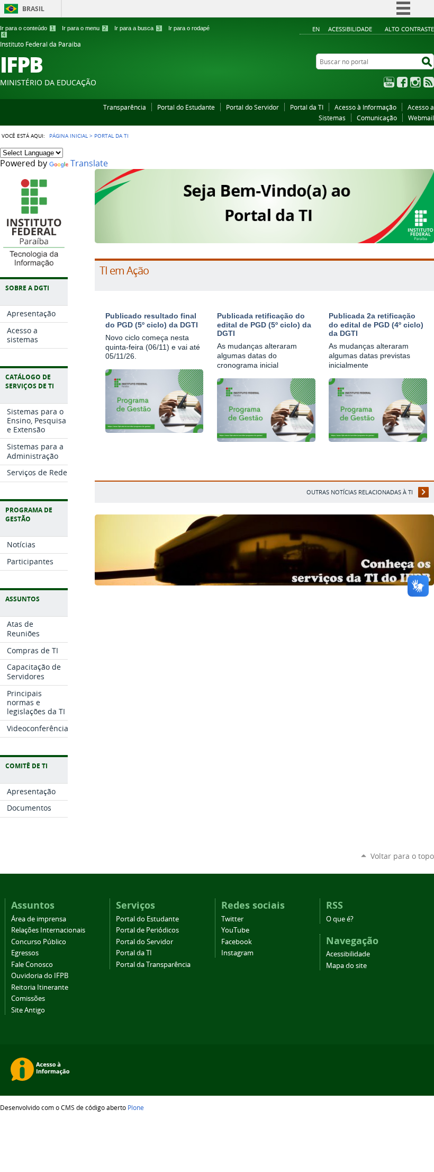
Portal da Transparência (153, 964)
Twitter (232, 919)
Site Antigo (28, 1010)
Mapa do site (346, 965)
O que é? (340, 919)
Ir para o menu (84, 28)
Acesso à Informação (365, 107)
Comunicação (377, 117)
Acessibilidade (350, 29)
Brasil (33, 8)
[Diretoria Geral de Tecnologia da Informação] (33, 261)
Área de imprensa (38, 919)
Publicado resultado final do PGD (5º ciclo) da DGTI (151, 320)
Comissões (28, 998)
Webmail (421, 117)
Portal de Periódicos (147, 930)
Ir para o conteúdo (27, 28)
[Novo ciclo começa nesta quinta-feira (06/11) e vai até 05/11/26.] (154, 428)
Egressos (25, 952)
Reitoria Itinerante (39, 987)
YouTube (389, 82)
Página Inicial (68, 135)
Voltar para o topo (402, 856)
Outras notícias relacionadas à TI (359, 492)
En (316, 29)
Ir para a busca (137, 28)
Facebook (402, 82)
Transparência (124, 107)
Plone (136, 1107)
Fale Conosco (32, 964)
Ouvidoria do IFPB (39, 975)
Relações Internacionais (48, 930)
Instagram (415, 82)
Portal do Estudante (186, 107)
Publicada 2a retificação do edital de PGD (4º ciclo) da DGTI (376, 325)
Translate (89, 163)
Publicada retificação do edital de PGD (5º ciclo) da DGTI (264, 325)
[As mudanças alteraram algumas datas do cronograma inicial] (266, 437)
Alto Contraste (409, 29)
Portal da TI (306, 107)
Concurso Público (38, 941)
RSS (428, 82)
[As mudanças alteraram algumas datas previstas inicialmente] (378, 437)
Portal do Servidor (252, 107)
